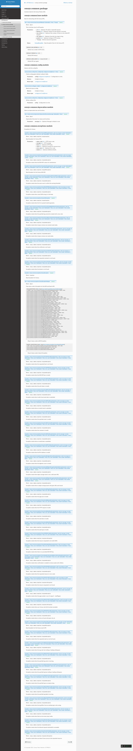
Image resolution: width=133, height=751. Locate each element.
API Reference (5, 20)
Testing (3, 45)
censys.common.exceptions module (9, 34)
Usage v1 (3, 14)
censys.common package (7, 24)
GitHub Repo (4, 47)
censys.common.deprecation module (9, 31)
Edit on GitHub (68, 2)
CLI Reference (5, 38)
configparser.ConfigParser (41, 81)
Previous (28, 742)
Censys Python (11, 1)
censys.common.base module (9, 26)
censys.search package (7, 36)
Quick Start (4, 10)
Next (69, 742)
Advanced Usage (5, 18)
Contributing (4, 40)
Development (4, 43)
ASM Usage (4, 16)
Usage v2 (3, 12)
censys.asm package (6, 22)
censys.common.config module (10, 28)
